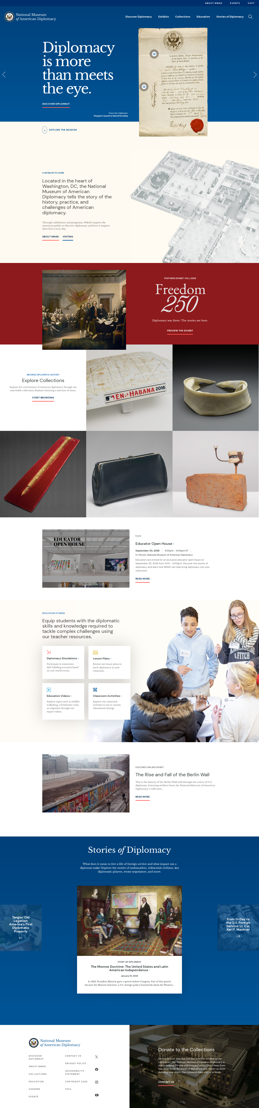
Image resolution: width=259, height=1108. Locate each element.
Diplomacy (62, 658)
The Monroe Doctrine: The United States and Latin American (129, 968)
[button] (250, 17)
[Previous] (4, 74)
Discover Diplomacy (138, 16)
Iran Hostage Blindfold (216, 381)
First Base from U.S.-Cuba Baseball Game (129, 381)
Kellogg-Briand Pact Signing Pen (43, 469)
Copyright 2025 (76, 1081)
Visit (251, 3)
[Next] (255, 74)
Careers (34, 1089)
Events (235, 3)
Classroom (106, 696)
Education (203, 16)
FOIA (68, 1089)
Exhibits (163, 16)
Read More (142, 578)
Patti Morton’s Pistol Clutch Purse (129, 466)
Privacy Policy (75, 1063)
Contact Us (166, 1082)
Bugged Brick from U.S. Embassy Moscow (215, 469)
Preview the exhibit (180, 330)
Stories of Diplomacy (230, 16)
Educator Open (153, 543)
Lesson (101, 658)
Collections (182, 16)
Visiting (68, 236)
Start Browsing (43, 397)
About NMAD (213, 3)
